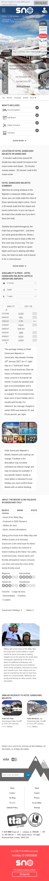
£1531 (20, 336)
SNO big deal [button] (40, 3)
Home (4, 16)
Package (17, 98)
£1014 (20, 325)
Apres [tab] (33, 642)
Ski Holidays (14, 16)
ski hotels (6, 749)
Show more (18, 266)
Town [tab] (8, 642)
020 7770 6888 (22, 851)
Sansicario (7, 19)
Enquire (24, 874)
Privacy (37, 798)
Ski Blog (12, 798)
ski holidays (37, 746)
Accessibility (36, 803)
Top (3, 98)
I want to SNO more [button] (9, 4)
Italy (36, 16)
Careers (37, 793)
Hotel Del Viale (8, 719)
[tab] (5, 509)
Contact (12, 793)
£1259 (20, 340)
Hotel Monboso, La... (35, 719)
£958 (21, 333)
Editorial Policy (12, 808)
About (37, 788)
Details (25, 98)
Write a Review (23, 86)
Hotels (29, 610)
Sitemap (37, 808)
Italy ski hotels (22, 749)
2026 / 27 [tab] (10, 306)
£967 (21, 317)
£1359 (20, 314)
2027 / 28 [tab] (28, 306)
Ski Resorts (26, 16)
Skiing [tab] (20, 642)
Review (9, 98)
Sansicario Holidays (11, 610)
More (32, 98)
